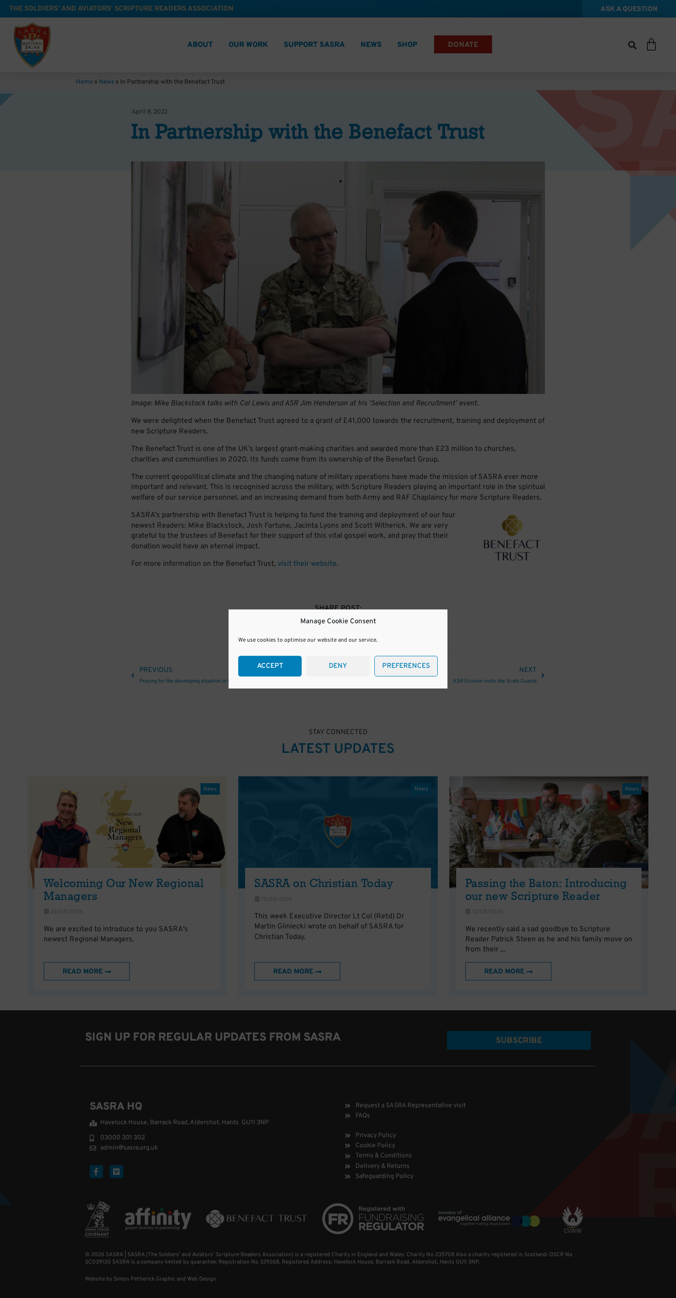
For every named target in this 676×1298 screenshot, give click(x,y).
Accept (270, 666)
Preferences (406, 666)
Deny (338, 666)
